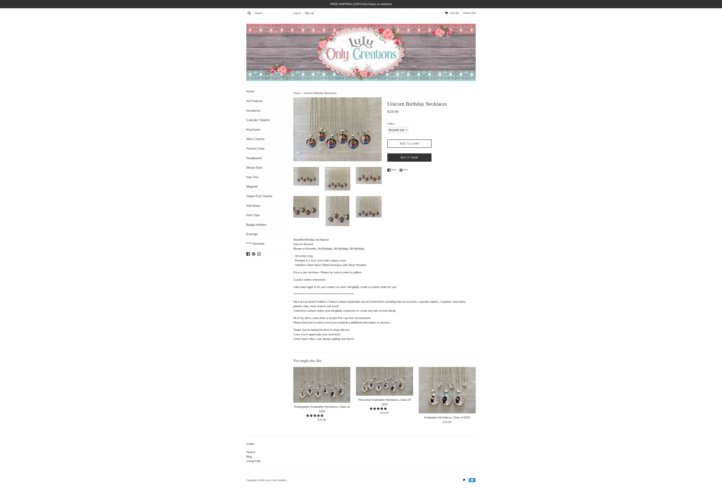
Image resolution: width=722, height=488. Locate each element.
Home (250, 91)
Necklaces (253, 110)
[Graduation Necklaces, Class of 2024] (447, 390)
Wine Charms (255, 139)
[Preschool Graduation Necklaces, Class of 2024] (384, 381)
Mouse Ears (254, 167)
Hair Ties (252, 177)
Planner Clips (255, 148)
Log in (297, 13)
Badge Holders (256, 224)
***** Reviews (255, 243)
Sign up (309, 13)
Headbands (254, 158)
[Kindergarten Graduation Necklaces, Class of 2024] (321, 385)
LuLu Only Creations (276, 480)
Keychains (253, 129)
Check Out (469, 13)
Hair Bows (253, 205)
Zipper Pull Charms (259, 196)
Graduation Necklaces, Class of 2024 (447, 417)
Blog (249, 456)
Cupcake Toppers (258, 120)
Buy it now (409, 157)
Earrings (252, 234)
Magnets (252, 186)
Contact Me (253, 461)
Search (250, 452)
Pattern (391, 124)
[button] (315, 415)
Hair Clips (253, 215)
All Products (254, 101)
